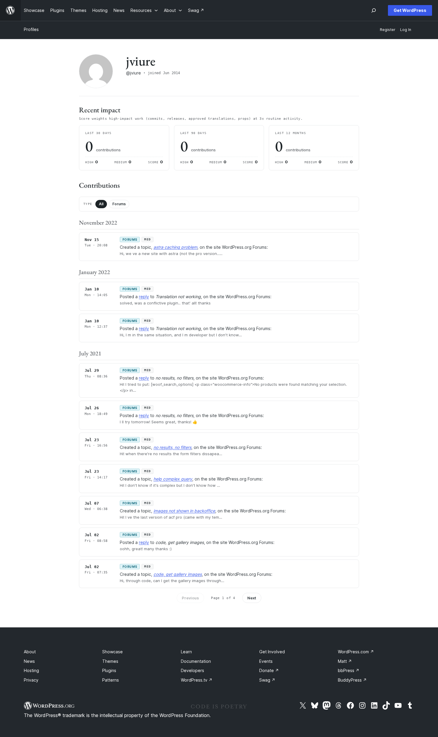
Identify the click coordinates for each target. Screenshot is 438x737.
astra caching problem (175, 247)
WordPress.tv (196, 679)
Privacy (31, 679)
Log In (405, 29)
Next (251, 597)
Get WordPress (410, 10)
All (101, 204)
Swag (267, 679)
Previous (190, 597)
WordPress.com (356, 651)
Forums (119, 204)
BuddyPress (352, 679)
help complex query (172, 478)
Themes (110, 661)
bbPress (348, 670)
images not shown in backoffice (184, 510)
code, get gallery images (177, 574)
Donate (269, 670)
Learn (186, 651)
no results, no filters (172, 447)
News (29, 661)
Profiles (31, 29)
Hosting (31, 670)
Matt (345, 661)
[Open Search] (373, 10)
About (30, 651)
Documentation (196, 661)
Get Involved (272, 651)
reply (144, 296)
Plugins (109, 670)
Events (266, 661)
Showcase (112, 651)
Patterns (110, 679)
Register (387, 29)
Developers (192, 670)
